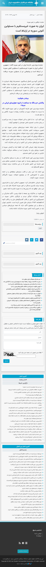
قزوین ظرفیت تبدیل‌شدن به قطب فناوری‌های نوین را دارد (25, 287)
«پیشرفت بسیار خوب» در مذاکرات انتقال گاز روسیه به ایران (27, 400)
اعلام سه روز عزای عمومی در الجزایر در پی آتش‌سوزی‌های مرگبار (26, 499)
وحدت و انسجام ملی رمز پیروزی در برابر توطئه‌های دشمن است (24, 284)
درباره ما (38, 536)
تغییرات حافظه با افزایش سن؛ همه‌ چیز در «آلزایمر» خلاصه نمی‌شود (25, 390)
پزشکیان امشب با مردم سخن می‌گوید (32, 440)
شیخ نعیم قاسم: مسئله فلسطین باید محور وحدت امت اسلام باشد (25, 411)
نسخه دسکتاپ (23, 551)
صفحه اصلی (40, 15)
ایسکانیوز (24, 81)
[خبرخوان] (19, 543)
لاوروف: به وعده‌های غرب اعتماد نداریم (32, 488)
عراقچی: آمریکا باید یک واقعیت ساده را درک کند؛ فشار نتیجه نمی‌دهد (25, 496)
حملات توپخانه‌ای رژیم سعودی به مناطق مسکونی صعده (28, 507)
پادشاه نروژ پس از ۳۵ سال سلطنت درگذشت (31, 491)
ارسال (6, 361)
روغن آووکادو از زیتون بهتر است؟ (34, 395)
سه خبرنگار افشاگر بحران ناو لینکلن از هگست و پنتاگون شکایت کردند (25, 510)
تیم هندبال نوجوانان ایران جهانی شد (31, 279)
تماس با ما (38, 534)
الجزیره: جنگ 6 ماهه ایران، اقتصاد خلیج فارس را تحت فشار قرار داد (25, 408)
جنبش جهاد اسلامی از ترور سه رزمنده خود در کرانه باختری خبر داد (26, 426)
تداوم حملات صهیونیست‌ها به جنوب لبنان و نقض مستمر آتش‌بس (25, 413)
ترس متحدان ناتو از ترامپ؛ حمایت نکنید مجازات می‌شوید (27, 434)
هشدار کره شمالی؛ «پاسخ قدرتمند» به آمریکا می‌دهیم (28, 437)
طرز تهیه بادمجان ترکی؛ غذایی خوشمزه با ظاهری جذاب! (28, 392)
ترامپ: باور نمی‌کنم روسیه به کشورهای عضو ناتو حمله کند (27, 494)
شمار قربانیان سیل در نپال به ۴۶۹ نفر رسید (31, 504)
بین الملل (32, 15)
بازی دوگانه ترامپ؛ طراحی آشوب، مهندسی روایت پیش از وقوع (26, 502)
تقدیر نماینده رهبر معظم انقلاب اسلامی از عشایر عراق (28, 518)
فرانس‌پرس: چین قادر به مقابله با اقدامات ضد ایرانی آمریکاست (26, 421)
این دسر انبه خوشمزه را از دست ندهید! (32, 387)
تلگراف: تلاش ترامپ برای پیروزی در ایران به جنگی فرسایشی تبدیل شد (24, 475)
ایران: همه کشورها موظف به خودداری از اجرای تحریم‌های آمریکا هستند (24, 480)
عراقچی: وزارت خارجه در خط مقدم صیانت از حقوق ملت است (27, 515)
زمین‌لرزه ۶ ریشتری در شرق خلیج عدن (32, 512)
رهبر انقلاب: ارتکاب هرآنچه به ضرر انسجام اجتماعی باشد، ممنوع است (24, 429)
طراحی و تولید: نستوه (22, 564)
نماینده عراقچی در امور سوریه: (35, 22)
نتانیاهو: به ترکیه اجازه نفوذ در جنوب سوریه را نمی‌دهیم (28, 424)
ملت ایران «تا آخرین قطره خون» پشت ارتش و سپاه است (25, 305)
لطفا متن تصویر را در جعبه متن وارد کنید (30, 353)
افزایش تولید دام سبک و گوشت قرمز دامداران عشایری (28, 398)
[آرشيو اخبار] (26, 543)
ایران (40, 228)
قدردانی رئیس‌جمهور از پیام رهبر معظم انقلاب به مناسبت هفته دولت (25, 416)
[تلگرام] (23, 543)
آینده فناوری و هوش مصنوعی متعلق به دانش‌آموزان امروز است (24, 298)
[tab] (23, 376)
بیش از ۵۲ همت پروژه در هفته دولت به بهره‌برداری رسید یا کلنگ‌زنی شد (21, 282)
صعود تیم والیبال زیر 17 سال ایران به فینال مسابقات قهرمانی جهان (25, 432)
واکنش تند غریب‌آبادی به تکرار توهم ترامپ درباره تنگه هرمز (27, 478)
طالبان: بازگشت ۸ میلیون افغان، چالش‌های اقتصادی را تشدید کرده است (24, 486)
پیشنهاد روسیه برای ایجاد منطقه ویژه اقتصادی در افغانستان (27, 483)
